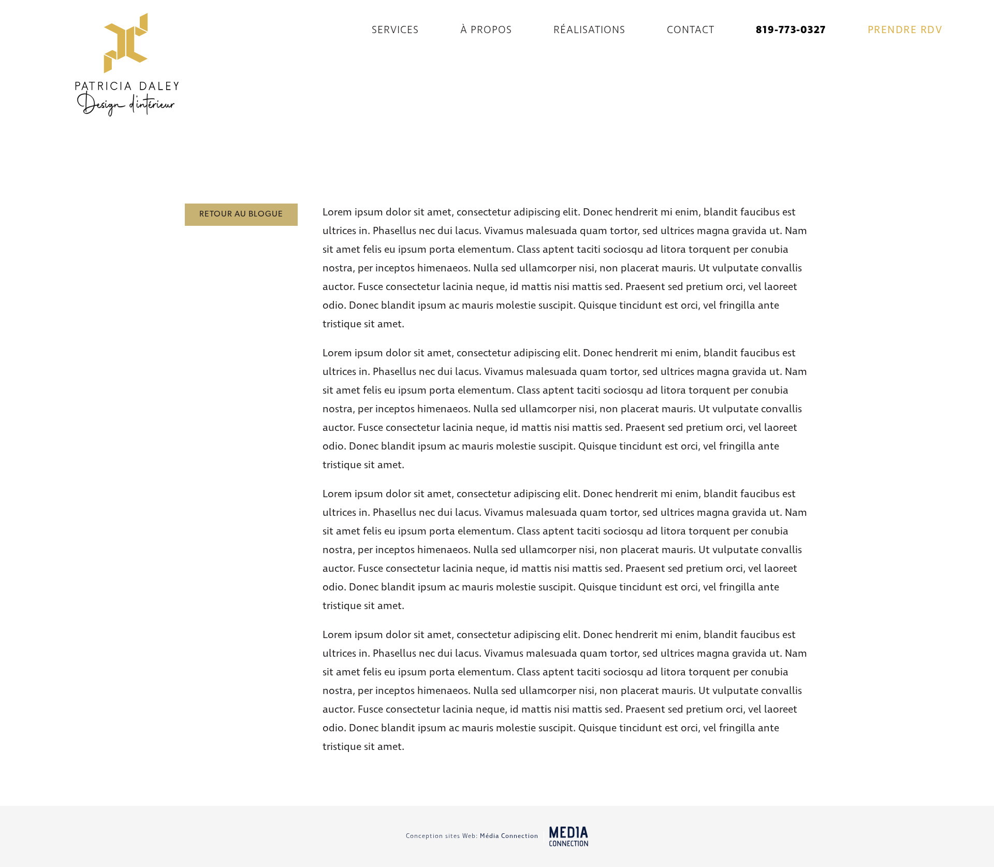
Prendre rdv (905, 30)
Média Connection (509, 836)
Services (395, 30)
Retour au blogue (241, 214)
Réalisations (589, 30)
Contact (690, 30)
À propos (486, 30)
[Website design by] (568, 836)
